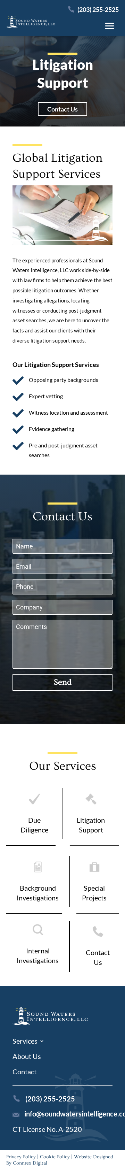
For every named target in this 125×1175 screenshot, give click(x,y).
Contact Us (62, 109)
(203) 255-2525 (97, 9)
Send (63, 682)
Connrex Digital (30, 1163)
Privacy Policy (21, 1157)
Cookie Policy (55, 1157)
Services (25, 1041)
